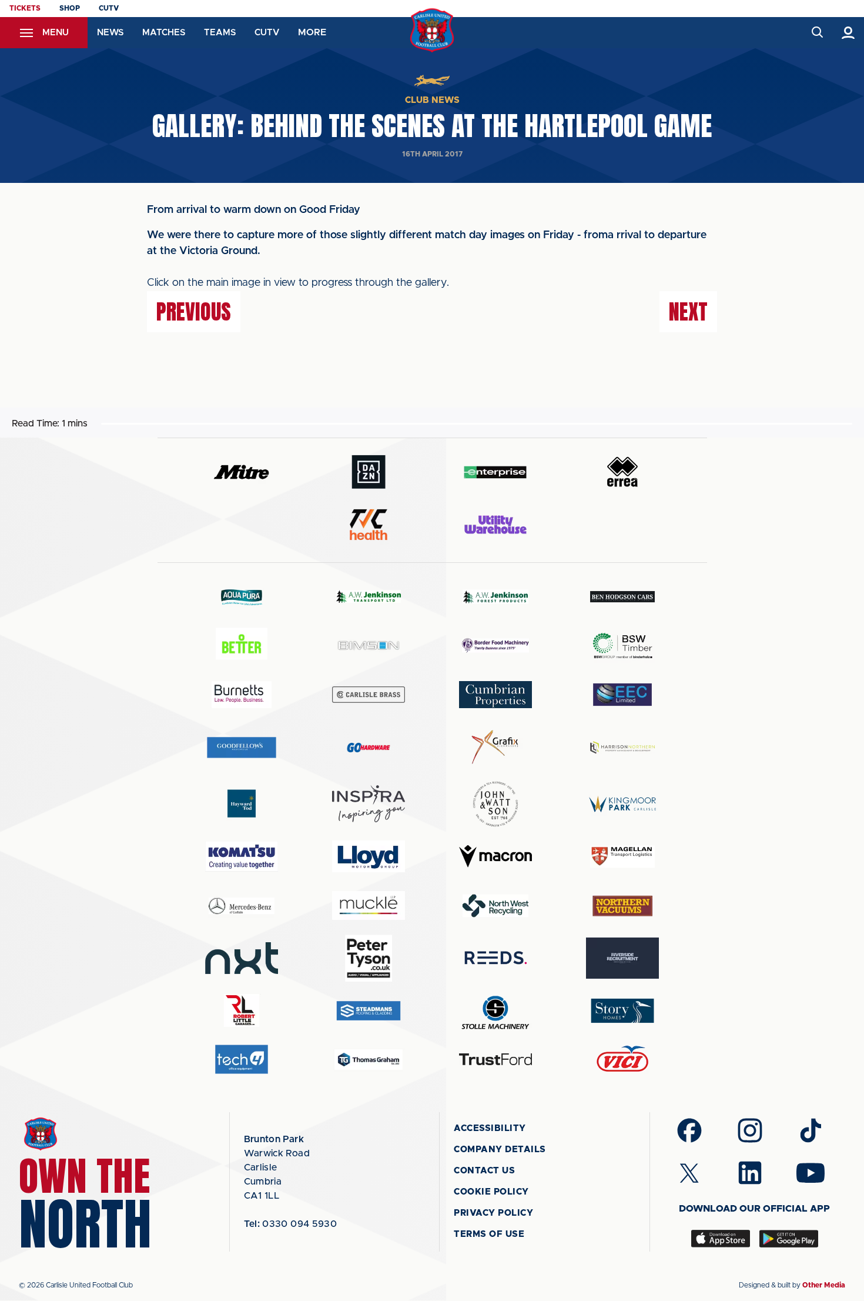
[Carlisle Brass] (368, 694)
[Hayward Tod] (241, 803)
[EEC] (622, 694)
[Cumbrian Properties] (495, 694)
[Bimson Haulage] (368, 645)
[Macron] (495, 856)
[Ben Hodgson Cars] (622, 596)
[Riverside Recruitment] (622, 958)
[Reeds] (495, 958)
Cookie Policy (491, 1191)
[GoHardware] (368, 747)
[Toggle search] (816, 32)
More (312, 32)
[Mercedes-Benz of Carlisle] (241, 905)
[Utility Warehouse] (495, 524)
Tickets (25, 8)
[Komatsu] (241, 856)
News (110, 32)
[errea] (622, 472)
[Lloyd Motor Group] (368, 856)
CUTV (109, 8)
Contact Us (484, 1170)
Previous (193, 312)
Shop (69, 8)
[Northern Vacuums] (622, 905)
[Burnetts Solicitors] (241, 694)
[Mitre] (241, 472)
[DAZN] (368, 472)
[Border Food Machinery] (495, 645)
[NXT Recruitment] (241, 958)
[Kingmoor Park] (622, 803)
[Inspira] (368, 803)
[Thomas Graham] (368, 1059)
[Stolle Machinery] (495, 1010)
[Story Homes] (622, 1010)
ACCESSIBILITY (490, 1128)
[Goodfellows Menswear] (241, 747)
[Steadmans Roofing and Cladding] (368, 1010)
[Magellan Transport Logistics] (622, 856)
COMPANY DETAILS (500, 1149)
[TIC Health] (368, 524)
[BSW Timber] (622, 645)
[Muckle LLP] (368, 905)
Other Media (823, 1285)
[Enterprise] (495, 472)
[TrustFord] (495, 1059)
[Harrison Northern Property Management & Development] (622, 747)
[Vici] (622, 1059)
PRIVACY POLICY (493, 1213)
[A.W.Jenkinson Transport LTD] (368, 596)
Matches (163, 32)
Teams (220, 32)
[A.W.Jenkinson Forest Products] (495, 596)
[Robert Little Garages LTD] (241, 1010)
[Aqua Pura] (241, 597)
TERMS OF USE (489, 1234)
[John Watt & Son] (495, 804)
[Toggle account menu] (848, 32)
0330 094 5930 (290, 1224)
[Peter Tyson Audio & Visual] (368, 958)
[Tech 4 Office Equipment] (241, 1059)
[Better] (241, 645)
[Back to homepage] (432, 30)
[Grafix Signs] (495, 747)
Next (688, 312)
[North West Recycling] (495, 905)
